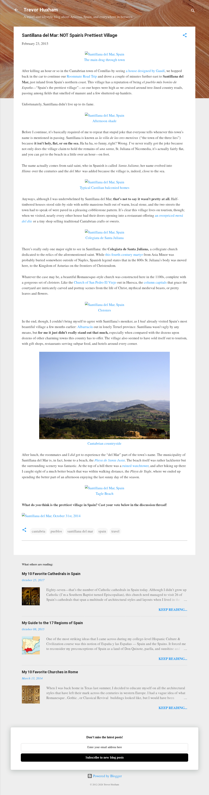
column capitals (155, 282)
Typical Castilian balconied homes (104, 187)
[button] (184, 36)
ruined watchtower (135, 465)
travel (115, 531)
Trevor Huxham (40, 10)
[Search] (192, 11)
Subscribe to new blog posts (105, 757)
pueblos (56, 531)
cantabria (38, 531)
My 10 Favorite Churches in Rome (50, 672)
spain (102, 531)
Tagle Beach (104, 493)
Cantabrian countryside (104, 443)
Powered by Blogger (107, 776)
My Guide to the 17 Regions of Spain (52, 623)
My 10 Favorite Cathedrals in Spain (51, 574)
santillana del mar (80, 531)
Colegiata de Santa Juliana (105, 237)
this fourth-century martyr (124, 254)
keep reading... (173, 609)
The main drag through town (104, 59)
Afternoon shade (104, 120)
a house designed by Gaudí (145, 70)
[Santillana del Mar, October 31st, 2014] (51, 515)
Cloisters (104, 310)
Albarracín (85, 326)
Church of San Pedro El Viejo (95, 282)
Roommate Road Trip (82, 76)
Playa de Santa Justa (109, 460)
